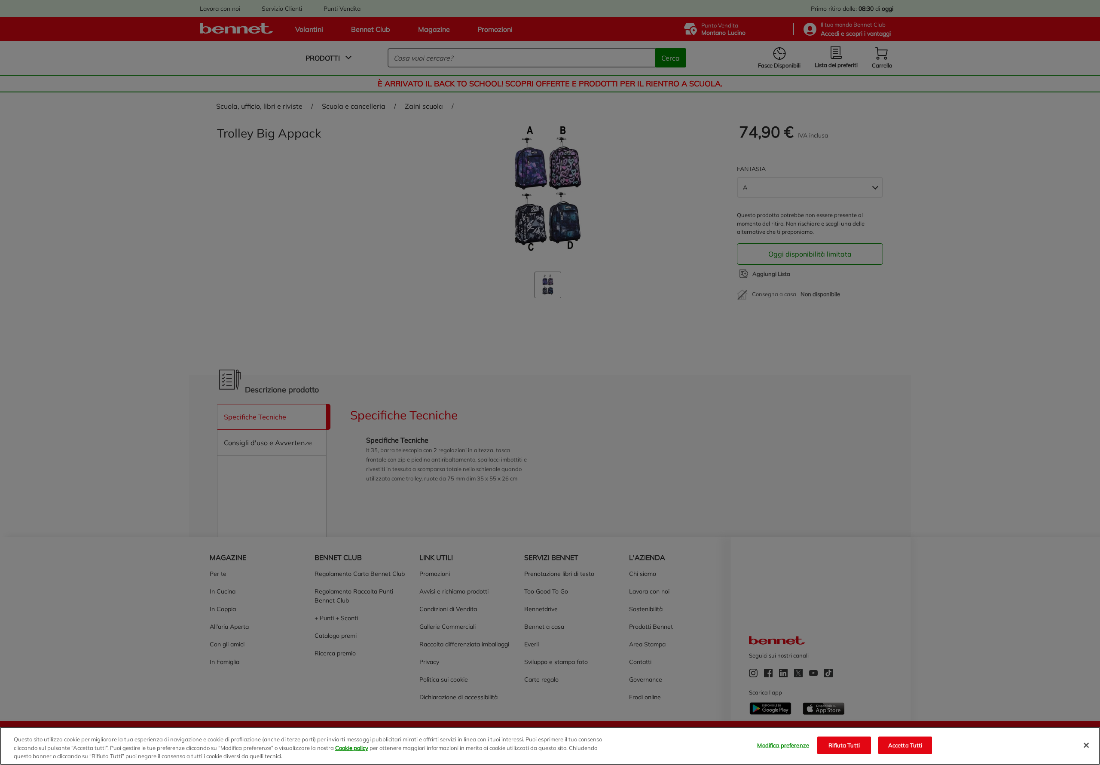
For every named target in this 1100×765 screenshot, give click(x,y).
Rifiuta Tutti (844, 744)
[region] (550, 746)
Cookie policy (351, 747)
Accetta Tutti (905, 744)
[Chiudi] (1086, 745)
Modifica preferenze (783, 744)
